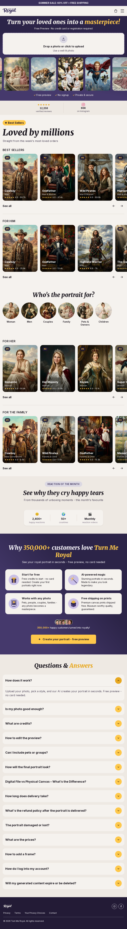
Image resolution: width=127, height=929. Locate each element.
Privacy (6, 913)
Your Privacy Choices (35, 913)
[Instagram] (114, 906)
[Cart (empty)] (115, 11)
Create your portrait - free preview (66, 639)
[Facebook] (121, 906)
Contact (53, 913)
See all (7, 206)
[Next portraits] (121, 206)
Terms (17, 913)
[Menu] (122, 11)
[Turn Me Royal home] (9, 11)
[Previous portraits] (113, 206)
